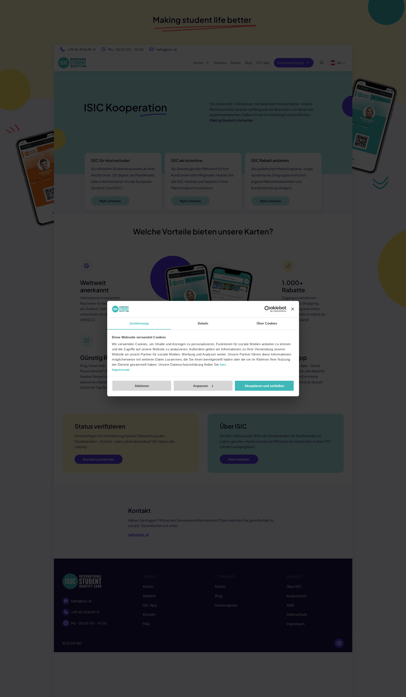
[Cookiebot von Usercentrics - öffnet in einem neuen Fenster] (267, 309)
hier (223, 364)
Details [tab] (203, 323)
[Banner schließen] (292, 309)
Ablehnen (142, 385)
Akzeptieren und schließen (264, 385)
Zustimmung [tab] (139, 323)
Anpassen (200, 385)
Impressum (121, 369)
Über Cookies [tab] (267, 323)
